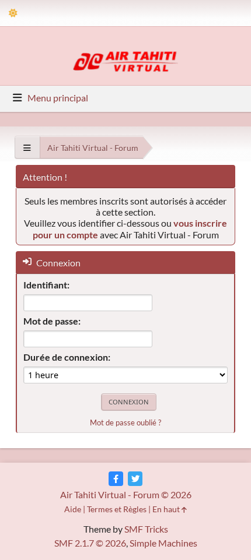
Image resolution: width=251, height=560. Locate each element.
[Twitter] (135, 478)
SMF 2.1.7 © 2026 (90, 542)
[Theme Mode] (13, 13)
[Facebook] (116, 478)
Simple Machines (163, 542)
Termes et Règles (117, 509)
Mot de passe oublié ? (125, 422)
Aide (72, 509)
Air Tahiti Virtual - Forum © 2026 (125, 494)
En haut (167, 509)
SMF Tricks (146, 528)
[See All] (27, 148)
